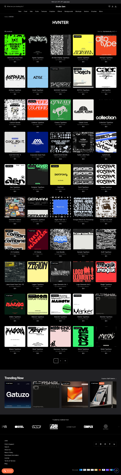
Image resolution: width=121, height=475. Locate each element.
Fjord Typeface (83, 187)
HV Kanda (37, 252)
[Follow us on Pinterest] (109, 444)
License (7, 458)
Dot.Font (60, 187)
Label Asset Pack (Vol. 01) (15, 284)
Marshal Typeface (106, 317)
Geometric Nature (15, 219)
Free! (25, 11)
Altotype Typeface (106, 58)
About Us (8, 450)
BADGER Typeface (60, 90)
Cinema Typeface (60, 122)
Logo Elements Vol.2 (83, 284)
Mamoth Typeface (60, 317)
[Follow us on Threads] (100, 444)
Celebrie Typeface (37, 122)
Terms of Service (10, 461)
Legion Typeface (38, 284)
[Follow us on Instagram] (105, 444)
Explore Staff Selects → (109, 378)
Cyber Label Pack (83, 155)
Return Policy (9, 452)
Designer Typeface (37, 187)
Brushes (94, 11)
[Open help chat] (116, 470)
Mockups (78, 11)
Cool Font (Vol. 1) (15, 155)
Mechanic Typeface (60, 349)
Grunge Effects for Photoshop (83, 219)
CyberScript (106, 155)
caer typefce (106, 90)
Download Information (12, 455)
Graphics (52, 11)
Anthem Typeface (15, 90)
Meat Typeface (38, 349)
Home (6, 16)
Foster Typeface (106, 187)
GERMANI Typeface (38, 219)
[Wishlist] (109, 6)
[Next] (65, 360)
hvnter (12, 59)
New (19, 11)
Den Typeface (15, 187)
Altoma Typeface (83, 58)
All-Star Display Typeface (60, 58)
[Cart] (115, 6)
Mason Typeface (15, 349)
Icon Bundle (60, 252)
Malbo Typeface (15, 317)
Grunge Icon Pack (106, 219)
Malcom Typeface (38, 317)
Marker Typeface (83, 317)
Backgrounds (69, 11)
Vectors (86, 11)
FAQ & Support (9, 444)
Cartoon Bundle (15, 122)
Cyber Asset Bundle (60, 155)
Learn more (66, 1)
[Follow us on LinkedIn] (114, 444)
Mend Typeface (83, 349)
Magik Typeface (106, 284)
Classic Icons (83, 122)
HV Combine (15, 252)
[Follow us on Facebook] (96, 444)
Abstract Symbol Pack (15, 58)
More (101, 11)
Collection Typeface (106, 122)
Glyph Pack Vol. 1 (60, 219)
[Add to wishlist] (23, 36)
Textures (44, 11)
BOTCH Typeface (83, 90)
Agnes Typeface (37, 58)
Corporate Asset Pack (37, 155)
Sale (31, 11)
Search (7, 447)
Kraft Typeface (106, 252)
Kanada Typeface (83, 252)
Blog (6, 463)
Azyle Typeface (37, 90)
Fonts (37, 11)
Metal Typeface (106, 349)
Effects (60, 11)
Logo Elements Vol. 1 (60, 284)
